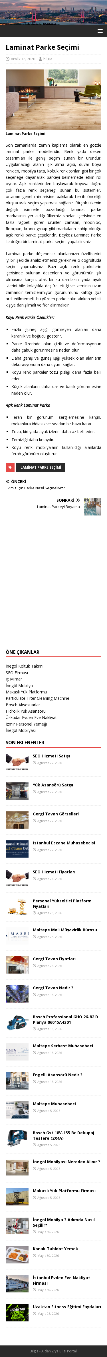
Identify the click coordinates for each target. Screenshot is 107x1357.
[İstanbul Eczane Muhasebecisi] (17, 854)
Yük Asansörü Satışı (53, 785)
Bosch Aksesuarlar (23, 704)
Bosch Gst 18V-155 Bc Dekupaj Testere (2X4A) (63, 1135)
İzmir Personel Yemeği (26, 724)
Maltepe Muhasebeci (54, 1103)
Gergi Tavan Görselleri (56, 814)
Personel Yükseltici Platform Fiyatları (62, 903)
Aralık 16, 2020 (23, 58)
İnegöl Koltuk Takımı (24, 666)
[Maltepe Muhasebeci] (17, 1115)
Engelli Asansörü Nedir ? (57, 1074)
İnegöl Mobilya (19, 685)
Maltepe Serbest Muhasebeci (63, 1045)
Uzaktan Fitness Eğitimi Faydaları (67, 1306)
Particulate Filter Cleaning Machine (37, 698)
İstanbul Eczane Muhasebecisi (64, 843)
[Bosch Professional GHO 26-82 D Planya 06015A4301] (17, 1028)
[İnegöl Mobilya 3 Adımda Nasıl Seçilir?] (17, 1231)
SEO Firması (17, 672)
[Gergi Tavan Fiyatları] (17, 970)
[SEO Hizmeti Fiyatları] (17, 883)
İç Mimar (14, 679)
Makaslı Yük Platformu (26, 692)
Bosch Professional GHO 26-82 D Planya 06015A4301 (65, 1019)
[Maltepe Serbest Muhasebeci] (17, 1057)
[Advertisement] (53, 589)
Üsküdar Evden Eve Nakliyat (31, 717)
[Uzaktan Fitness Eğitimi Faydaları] (17, 1318)
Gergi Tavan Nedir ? (53, 987)
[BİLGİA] (53, 21)
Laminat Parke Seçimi (41, 467)
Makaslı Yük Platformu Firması (64, 1190)
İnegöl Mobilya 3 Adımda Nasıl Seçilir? (64, 1222)
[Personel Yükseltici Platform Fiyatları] (17, 912)
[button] (99, 30)
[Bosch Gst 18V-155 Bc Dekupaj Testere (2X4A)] (17, 1144)
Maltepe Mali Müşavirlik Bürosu (65, 930)
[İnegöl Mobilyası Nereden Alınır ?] (17, 1173)
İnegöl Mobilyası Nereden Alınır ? (66, 1161)
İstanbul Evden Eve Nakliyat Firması (61, 1280)
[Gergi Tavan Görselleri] (17, 825)
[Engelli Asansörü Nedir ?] (17, 1086)
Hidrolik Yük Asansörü (26, 711)
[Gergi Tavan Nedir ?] (17, 999)
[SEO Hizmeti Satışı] (17, 767)
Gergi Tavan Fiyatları (54, 958)
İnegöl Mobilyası (21, 730)
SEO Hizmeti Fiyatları (54, 872)
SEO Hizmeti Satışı (51, 756)
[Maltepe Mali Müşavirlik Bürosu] (17, 941)
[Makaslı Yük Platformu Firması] (17, 1202)
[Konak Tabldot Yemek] (17, 1260)
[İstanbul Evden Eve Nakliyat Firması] (17, 1289)
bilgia (48, 58)
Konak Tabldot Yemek (55, 1248)
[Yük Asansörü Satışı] (17, 796)
